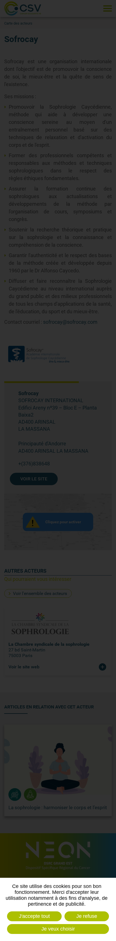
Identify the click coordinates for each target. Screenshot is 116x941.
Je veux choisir (58, 929)
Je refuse (86, 916)
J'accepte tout (34, 916)
